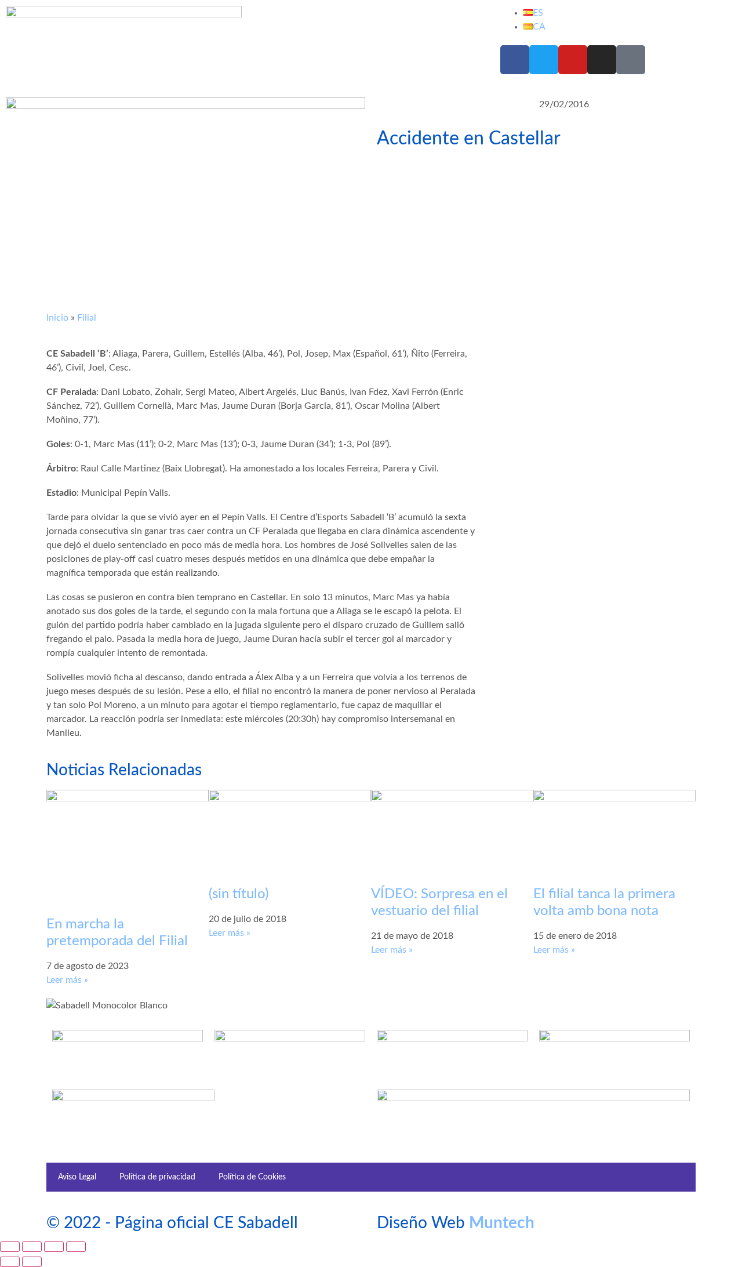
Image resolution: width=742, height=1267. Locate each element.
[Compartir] (54, 1246)
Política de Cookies (252, 1177)
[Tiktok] (630, 59)
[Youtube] (572, 59)
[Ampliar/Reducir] (10, 1246)
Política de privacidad (157, 1177)
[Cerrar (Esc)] (76, 1246)
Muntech (501, 1223)
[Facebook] (514, 59)
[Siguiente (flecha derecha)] (32, 1262)
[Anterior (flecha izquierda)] (10, 1262)
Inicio (57, 317)
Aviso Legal (77, 1177)
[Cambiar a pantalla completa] (32, 1246)
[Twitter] (543, 59)
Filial (86, 317)
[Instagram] (601, 59)
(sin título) (238, 894)
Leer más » (67, 980)
